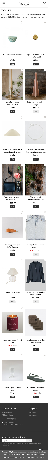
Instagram (32, 415)
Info (36, 112)
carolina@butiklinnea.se (13, 425)
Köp (12, 64)
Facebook (32, 412)
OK (29, 441)
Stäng (42, 457)
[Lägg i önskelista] (22, 22)
